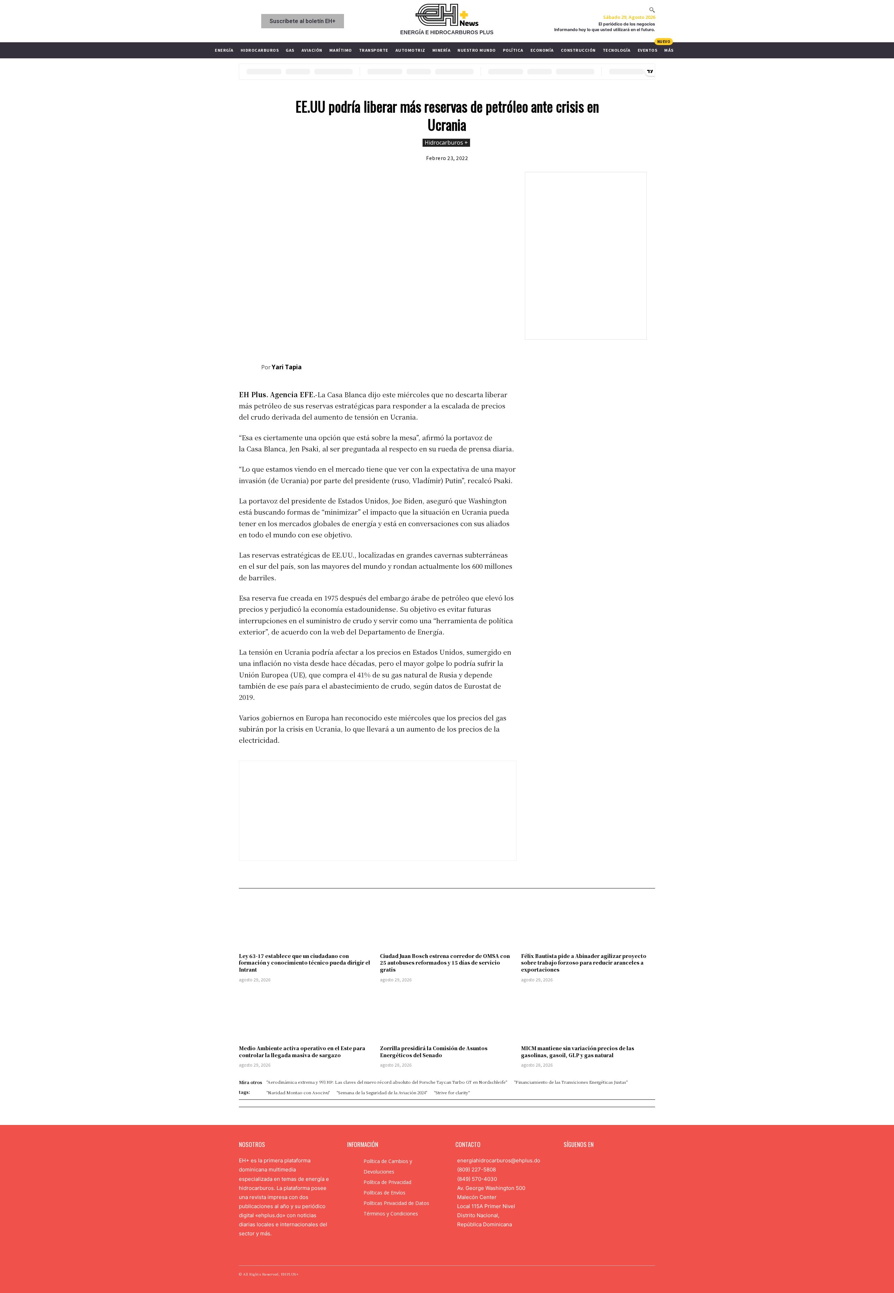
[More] (509, 366)
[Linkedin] (589, 1161)
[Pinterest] (477, 366)
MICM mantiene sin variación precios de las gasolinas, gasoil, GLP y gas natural (577, 1052)
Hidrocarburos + (446, 142)
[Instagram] (578, 1161)
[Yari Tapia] (250, 367)
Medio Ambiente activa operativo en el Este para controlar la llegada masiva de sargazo (302, 1052)
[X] (461, 366)
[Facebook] (445, 366)
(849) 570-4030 (477, 1179)
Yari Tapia (287, 367)
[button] (652, 10)
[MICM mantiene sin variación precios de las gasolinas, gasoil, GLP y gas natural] (588, 1015)
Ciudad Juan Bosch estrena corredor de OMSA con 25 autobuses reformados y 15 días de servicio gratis (445, 962)
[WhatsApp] (493, 366)
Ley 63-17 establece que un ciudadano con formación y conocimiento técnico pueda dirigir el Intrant (304, 962)
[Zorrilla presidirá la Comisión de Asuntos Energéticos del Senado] (447, 1015)
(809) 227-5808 (476, 1169)
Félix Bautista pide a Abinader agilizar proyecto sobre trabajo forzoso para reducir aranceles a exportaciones (583, 962)
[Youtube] (611, 1161)
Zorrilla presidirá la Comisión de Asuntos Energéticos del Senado (434, 1052)
